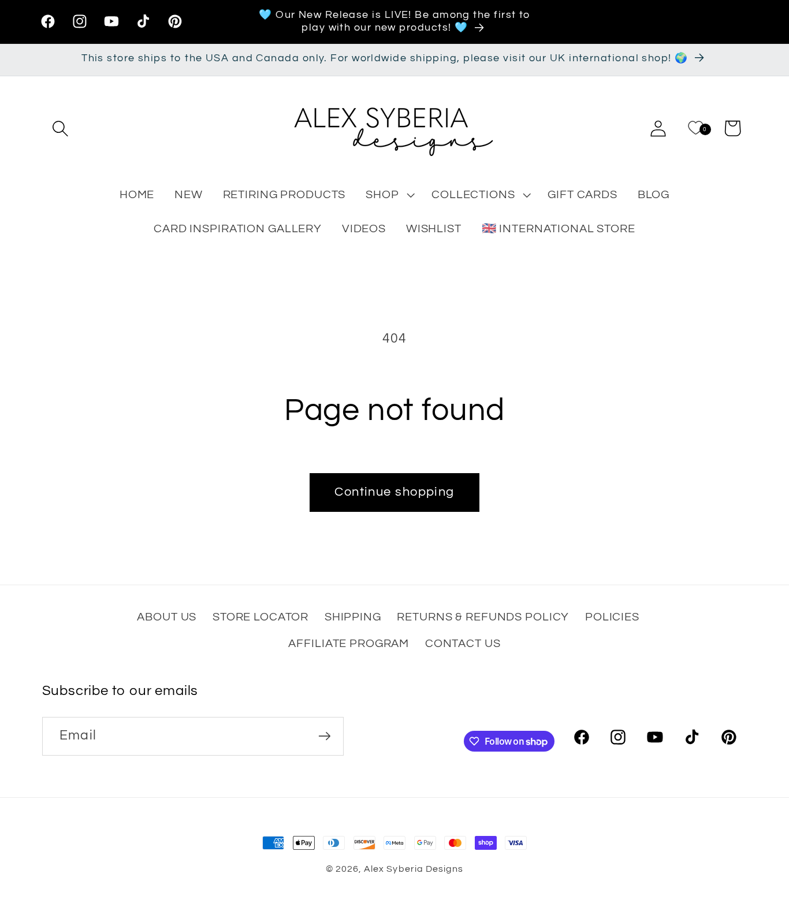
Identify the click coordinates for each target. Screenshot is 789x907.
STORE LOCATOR (260, 617)
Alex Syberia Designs (413, 868)
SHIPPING (353, 617)
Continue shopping (394, 492)
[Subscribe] (324, 736)
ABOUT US (166, 617)
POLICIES (612, 617)
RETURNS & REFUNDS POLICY (483, 617)
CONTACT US (463, 643)
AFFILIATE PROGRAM (348, 643)
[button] (60, 128)
